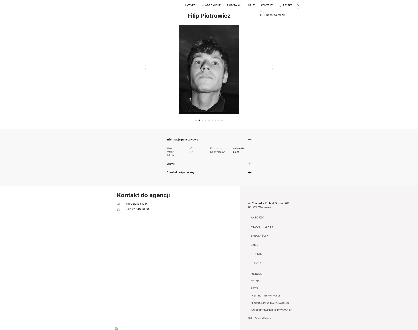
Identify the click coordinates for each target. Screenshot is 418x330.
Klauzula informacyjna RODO (270, 303)
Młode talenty (211, 5)
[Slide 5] (212, 120)
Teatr (254, 288)
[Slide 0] (196, 120)
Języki (171, 163)
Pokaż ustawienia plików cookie (271, 310)
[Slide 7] (218, 120)
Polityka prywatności (265, 295)
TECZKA (287, 5)
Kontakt (267, 5)
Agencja (256, 273)
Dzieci (252, 5)
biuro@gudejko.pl (136, 203)
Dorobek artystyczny (180, 172)
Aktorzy (191, 5)
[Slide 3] (205, 120)
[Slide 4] (209, 120)
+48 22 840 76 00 (137, 209)
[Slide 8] (222, 120)
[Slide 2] (202, 120)
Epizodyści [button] (234, 5)
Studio (255, 281)
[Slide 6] (215, 120)
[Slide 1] (199, 120)
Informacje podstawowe (182, 139)
